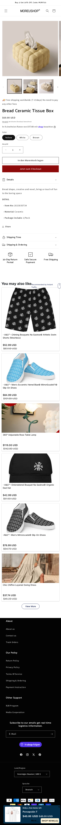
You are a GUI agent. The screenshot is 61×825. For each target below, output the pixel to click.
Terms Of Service (14, 674)
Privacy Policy (13, 667)
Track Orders (12, 642)
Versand (5, 122)
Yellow (8, 137)
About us (10, 629)
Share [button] (8, 226)
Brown (36, 137)
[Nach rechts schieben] (57, 87)
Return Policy (12, 660)
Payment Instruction (16, 687)
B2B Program (12, 705)
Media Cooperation (15, 712)
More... (35, 820)
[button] (6, 11)
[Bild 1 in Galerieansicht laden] (14, 86)
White (22, 137)
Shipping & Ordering (16, 680)
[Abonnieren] (51, 734)
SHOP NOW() (50, 821)
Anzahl (5, 144)
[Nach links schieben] (3, 87)
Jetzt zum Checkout (30, 168)
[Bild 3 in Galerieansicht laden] (46, 86)
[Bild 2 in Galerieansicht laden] (30, 86)
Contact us (11, 635)
